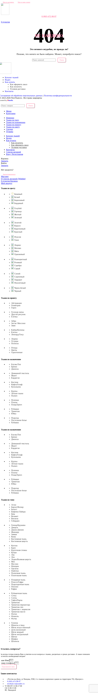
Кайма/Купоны (17, 330)
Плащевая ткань (18, 580)
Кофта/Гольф (16, 384)
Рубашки (15, 409)
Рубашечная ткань (19, 593)
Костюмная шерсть (19, 541)
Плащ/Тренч (16, 405)
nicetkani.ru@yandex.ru (15, 684)
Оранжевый (19, 254)
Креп (13, 548)
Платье (14, 402)
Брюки (14, 367)
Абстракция (16, 303)
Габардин (15, 521)
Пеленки (15, 400)
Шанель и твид (17, 625)
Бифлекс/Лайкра (18, 512)
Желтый (17, 214)
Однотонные (16, 352)
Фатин (14, 614)
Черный (17, 291)
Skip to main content (24, 2)
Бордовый (18, 203)
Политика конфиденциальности (58, 96)
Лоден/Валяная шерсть (21, 559)
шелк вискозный (18, 630)
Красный (18, 232)
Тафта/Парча (16, 600)
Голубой (18, 208)
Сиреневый (19, 277)
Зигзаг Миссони (18, 323)
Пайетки (15, 571)
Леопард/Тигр (17, 334)
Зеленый (18, 217)
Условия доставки (18, 89)
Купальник (16, 387)
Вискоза (14, 518)
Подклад (15, 418)
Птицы (14, 348)
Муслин (14, 564)
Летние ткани (17, 393)
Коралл (17, 226)
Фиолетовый (20, 283)
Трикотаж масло (18, 612)
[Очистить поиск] (57, 60)
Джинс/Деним (17, 530)
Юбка (13, 413)
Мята (16, 251)
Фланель (15, 616)
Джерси (14, 527)
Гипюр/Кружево (18, 525)
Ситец (14, 598)
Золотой (17, 223)
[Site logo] (5, 14)
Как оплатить (16, 87)
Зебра (13, 321)
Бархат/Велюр (17, 507)
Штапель (15, 641)
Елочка (14, 317)
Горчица (18, 211)
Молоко (17, 248)
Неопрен (15, 566)
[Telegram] (50, 19)
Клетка (14, 332)
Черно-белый (20, 288)
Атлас (13, 505)
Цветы (14, 350)
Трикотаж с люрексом (20, 609)
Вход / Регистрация (14, 154)
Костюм (14, 382)
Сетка (13, 596)
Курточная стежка (19, 550)
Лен (13, 557)
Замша (14, 534)
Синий (17, 274)
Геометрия (15, 305)
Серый (17, 268)
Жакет (14, 375)
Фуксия (17, 237)
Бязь (13, 514)
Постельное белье (19, 420)
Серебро (18, 265)
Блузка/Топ (16, 364)
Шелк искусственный (20, 627)
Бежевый (18, 194)
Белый (17, 197)
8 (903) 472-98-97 (49, 16)
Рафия (14, 589)
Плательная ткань (19, 575)
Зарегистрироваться (9, 174)
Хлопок (14, 623)
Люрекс (17, 245)
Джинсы (15, 369)
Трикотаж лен (17, 607)
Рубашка (15, 422)
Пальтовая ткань (18, 573)
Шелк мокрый (17, 632)
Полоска (15, 343)
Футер (14, 618)
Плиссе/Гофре (17, 582)
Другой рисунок (18, 314)
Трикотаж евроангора (20, 605)
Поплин (14, 587)
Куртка (14, 391)
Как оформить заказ (18, 84)
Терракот (18, 280)
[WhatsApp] (47, 19)
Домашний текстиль (20, 373)
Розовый (18, 262)
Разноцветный (20, 259)
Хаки (16, 240)
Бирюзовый (19, 200)
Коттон (14, 546)
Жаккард (15, 532)
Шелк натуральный (19, 634)
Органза (14, 568)
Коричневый (19, 229)
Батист (14, 509)
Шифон (14, 639)
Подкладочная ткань (20, 584)
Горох (13, 308)
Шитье (14, 637)
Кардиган (15, 378)
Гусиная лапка (17, 312)
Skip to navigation (8, 2)
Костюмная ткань (18, 539)
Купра (14, 552)
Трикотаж (15, 411)
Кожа (13, 537)
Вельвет (14, 516)
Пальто (14, 396)
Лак (13, 555)
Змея (13, 325)
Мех (13, 562)
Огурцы (14, 341)
